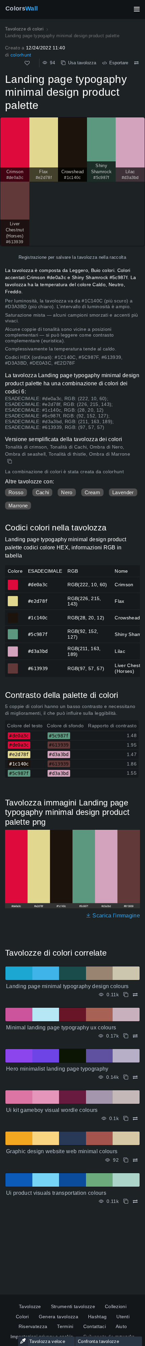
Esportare (117, 62)
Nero (66, 492)
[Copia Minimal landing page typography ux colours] (125, 1036)
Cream (92, 492)
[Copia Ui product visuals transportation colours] (125, 1201)
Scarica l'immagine (115, 915)
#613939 (13, 665)
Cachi (42, 492)
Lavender (123, 492)
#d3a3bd (13, 648)
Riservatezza (33, 1326)
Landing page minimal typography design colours (67, 986)
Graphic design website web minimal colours (61, 1151)
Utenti (122, 1316)
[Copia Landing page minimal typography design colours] (125, 994)
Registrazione (33, 257)
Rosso (16, 492)
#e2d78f (13, 598)
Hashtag (97, 1316)
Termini (65, 1326)
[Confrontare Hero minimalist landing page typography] (135, 1077)
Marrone (18, 505)
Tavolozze (30, 1306)
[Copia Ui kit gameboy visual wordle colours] (125, 1118)
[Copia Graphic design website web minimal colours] (125, 1160)
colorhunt (20, 55)
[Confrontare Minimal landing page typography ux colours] (135, 1036)
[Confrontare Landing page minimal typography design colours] (135, 994)
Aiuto (121, 1326)
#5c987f (13, 631)
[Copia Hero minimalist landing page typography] (125, 1077)
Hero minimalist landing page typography (57, 1069)
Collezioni (115, 1306)
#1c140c (13, 614)
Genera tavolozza (58, 1316)
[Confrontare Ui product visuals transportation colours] (135, 1201)
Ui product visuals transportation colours (56, 1193)
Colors (21, 8)
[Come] (27, 63)
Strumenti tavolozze (73, 1306)
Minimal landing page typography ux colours (61, 1027)
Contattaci (94, 1326)
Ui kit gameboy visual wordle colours (52, 1110)
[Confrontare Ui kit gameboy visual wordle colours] (135, 1118)
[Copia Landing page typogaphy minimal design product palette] (10, 461)
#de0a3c (13, 582)
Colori (22, 1316)
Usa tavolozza (80, 62)
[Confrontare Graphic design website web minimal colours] (135, 1160)
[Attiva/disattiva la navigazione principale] (136, 9)
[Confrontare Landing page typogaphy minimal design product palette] (136, 63)
